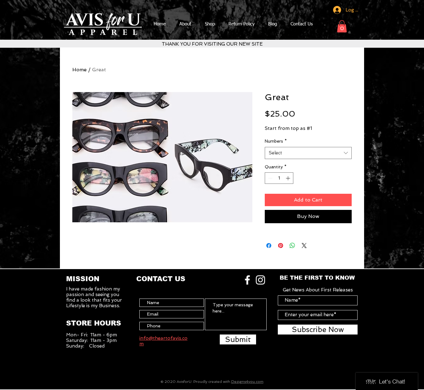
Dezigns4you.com (247, 381)
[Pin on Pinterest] (280, 245)
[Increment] (288, 178)
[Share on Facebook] (269, 245)
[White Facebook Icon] (247, 280)
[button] (342, 26)
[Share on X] (304, 245)
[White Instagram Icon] (260, 280)
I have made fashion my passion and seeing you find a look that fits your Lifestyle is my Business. (94, 297)
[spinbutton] (279, 178)
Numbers (276, 141)
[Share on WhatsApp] (292, 245)
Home (79, 70)
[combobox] (308, 153)
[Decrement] (269, 178)
